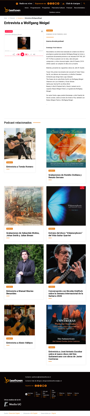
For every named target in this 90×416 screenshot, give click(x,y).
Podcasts (12, 18)
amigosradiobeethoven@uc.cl (52, 381)
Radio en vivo (24, 3)
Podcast (69, 8)
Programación (35, 8)
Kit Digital (34, 413)
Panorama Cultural (58, 8)
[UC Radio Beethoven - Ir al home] (12, 10)
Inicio (27, 8)
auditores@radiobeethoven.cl (41, 377)
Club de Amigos (71, 3)
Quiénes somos (54, 12)
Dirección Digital (14, 413)
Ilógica (53, 413)
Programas (46, 8)
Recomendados (79, 8)
